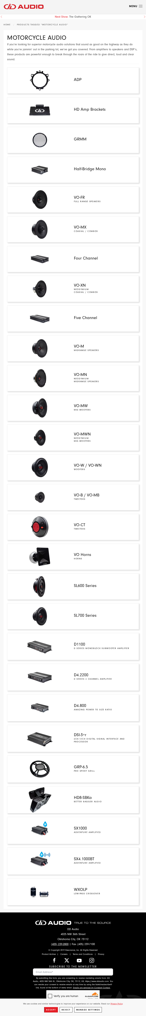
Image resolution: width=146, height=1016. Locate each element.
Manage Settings (88, 1010)
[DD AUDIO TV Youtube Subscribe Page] (79, 960)
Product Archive (49, 954)
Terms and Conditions (83, 954)
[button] (135, 6)
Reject (66, 1010)
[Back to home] (24, 6)
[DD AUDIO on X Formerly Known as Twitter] (66, 960)
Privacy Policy (116, 1003)
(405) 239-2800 (60, 944)
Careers (63, 954)
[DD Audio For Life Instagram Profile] (91, 960)
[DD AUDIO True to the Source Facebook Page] (54, 960)
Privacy (101, 954)
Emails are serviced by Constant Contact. (91, 987)
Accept (51, 1010)
